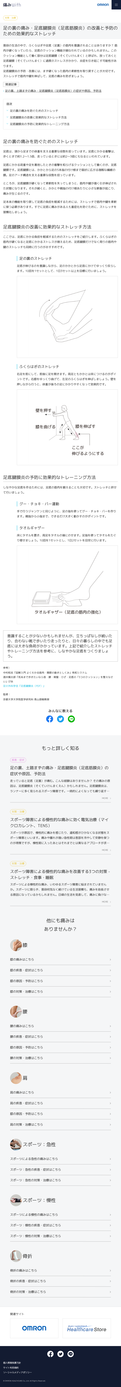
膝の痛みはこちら (22, 959)
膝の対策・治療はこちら (26, 991)
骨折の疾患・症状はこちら (28, 1281)
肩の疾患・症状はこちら (26, 1103)
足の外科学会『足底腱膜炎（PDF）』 (24, 686)
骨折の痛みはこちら (23, 1270)
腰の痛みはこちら (22, 1026)
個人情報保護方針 (12, 1362)
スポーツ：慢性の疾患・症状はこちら (35, 1225)
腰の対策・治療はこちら (26, 1058)
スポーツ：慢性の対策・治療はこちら (35, 1236)
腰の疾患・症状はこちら (26, 1036)
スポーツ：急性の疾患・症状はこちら (35, 1169)
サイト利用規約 (11, 1367)
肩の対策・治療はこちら (26, 1124)
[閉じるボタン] (118, 103)
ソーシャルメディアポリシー (17, 1372)
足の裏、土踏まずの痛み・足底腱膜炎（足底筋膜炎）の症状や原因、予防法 (53, 91)
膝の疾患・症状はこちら (26, 970)
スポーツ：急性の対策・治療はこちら (35, 1180)
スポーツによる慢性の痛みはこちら (34, 1214)
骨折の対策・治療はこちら (28, 1291)
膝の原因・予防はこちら (26, 981)
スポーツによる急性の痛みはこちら (34, 1159)
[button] (116, 4)
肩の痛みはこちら (22, 1092)
